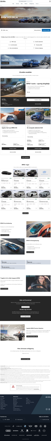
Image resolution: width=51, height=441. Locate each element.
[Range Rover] (21, 435)
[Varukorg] (50, 1)
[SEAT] (27, 430)
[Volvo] (7, 426)
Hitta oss (1, 399)
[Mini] (30, 426)
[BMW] (25, 426)
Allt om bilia (2, 398)
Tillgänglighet (2, 408)
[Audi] (8, 430)
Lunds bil (27, 399)
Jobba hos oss (2, 403)
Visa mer (28, 92)
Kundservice (2, 402)
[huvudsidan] (48, 397)
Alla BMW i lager (25, 213)
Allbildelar (15, 404)
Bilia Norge (15, 403)
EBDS (27, 398)
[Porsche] (14, 435)
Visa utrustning (5, 135)
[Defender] (29, 435)
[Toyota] (36, 426)
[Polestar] (13, 426)
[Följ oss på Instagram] (46, 409)
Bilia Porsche (15, 402)
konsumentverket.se (36, 389)
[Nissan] (44, 430)
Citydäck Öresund (16, 408)
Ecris (14, 407)
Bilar (1, 5)
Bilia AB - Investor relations (17, 398)
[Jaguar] (44, 435)
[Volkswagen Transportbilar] (39, 430)
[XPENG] (33, 430)
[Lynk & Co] (19, 426)
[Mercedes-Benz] (41, 426)
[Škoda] (15, 430)
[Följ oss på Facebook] (49, 409)
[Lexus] (7, 435)
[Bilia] (2, 1)
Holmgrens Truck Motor (30, 402)
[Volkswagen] (45, 426)
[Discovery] (36, 435)
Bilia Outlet (15, 399)
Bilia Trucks (28, 403)
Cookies (1, 407)
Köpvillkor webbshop (3, 404)
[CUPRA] (22, 430)
